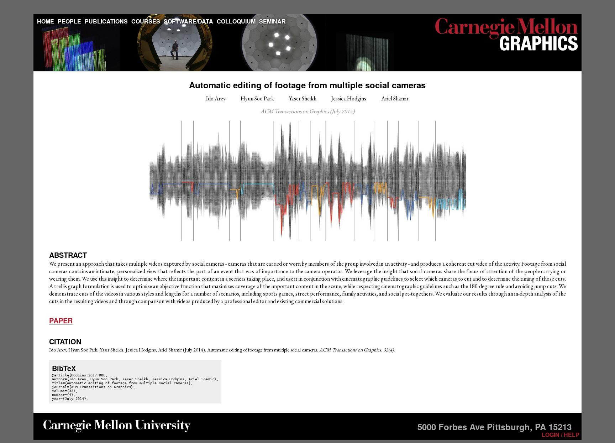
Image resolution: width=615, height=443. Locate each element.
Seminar (272, 21)
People (69, 21)
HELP (571, 435)
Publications (106, 21)
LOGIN (550, 435)
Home (45, 21)
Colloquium (236, 21)
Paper (61, 320)
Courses (145, 21)
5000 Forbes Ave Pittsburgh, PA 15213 (494, 427)
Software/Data (188, 21)
